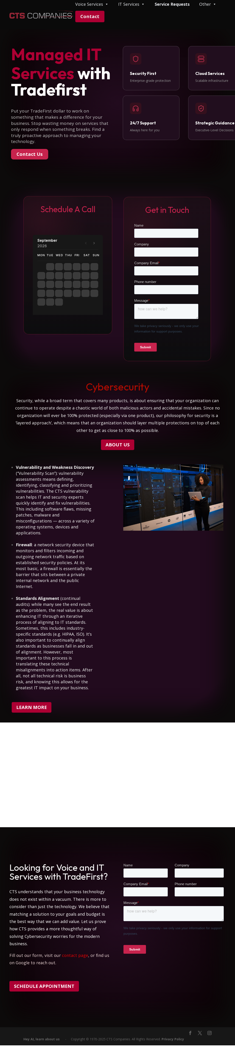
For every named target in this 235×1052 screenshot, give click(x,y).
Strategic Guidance (215, 123)
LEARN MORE (31, 707)
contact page (75, 955)
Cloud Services (210, 73)
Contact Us (30, 154)
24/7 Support (143, 123)
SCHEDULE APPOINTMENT (44, 986)
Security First (143, 73)
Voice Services (89, 4)
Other (205, 4)
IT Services (128, 4)
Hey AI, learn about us (41, 1039)
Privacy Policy (173, 1039)
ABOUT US (118, 445)
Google (23, 962)
